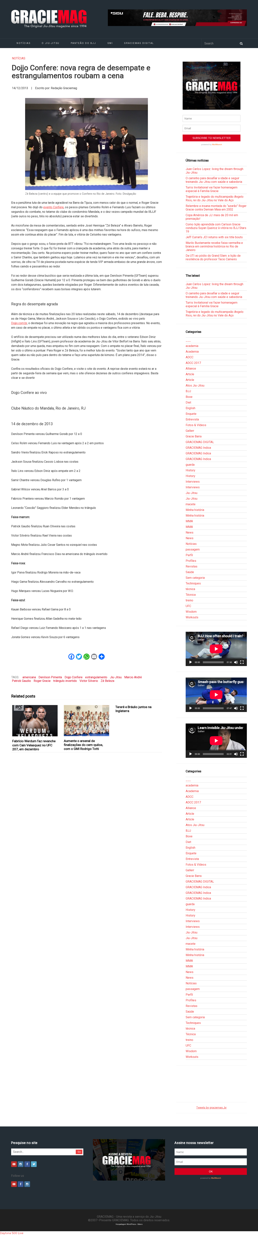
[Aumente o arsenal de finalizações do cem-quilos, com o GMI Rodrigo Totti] (86, 720)
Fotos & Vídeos (196, 425)
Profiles (191, 561)
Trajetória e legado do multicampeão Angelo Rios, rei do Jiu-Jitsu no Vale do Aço (214, 198)
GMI (110, 43)
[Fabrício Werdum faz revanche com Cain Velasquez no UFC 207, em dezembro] (35, 720)
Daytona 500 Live (11, 1233)
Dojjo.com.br (19, 323)
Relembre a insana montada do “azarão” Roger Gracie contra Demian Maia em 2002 (216, 207)
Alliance (191, 368)
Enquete (191, 414)
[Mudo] (236, 662)
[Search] (241, 43)
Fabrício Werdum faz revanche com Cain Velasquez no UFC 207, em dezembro (34, 745)
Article (190, 374)
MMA (189, 521)
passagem (193, 549)
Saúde (190, 572)
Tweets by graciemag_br (211, 1107)
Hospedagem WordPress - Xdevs (129, 1224)
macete (190, 504)
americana (29, 677)
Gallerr (190, 431)
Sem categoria (195, 578)
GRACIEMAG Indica (198, 447)
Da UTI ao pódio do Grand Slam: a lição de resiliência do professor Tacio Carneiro (213, 257)
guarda (190, 464)
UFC (188, 606)
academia (192, 346)
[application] (216, 649)
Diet (188, 402)
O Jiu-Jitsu (50, 43)
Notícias (23, 43)
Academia (192, 351)
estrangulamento (96, 677)
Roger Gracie (42, 681)
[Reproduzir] (190, 662)
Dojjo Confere (74, 677)
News (189, 532)
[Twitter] (34, 1164)
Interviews (193, 481)
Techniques (193, 583)
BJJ (188, 391)
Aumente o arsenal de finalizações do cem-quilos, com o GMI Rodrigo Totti (83, 745)
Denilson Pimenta (50, 677)
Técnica (191, 594)
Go (79, 1151)
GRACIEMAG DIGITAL (139, 43)
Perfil (189, 555)
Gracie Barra (194, 436)
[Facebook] (27, 1164)
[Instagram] (20, 1164)
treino (189, 600)
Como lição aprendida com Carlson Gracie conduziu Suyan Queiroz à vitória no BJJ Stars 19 (216, 228)
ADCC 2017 (193, 363)
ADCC (189, 357)
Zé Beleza (107, 681)
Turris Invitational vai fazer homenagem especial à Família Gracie (211, 189)
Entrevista (192, 419)
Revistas (191, 566)
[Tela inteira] (242, 662)
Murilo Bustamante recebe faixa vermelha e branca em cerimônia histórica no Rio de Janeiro (214, 246)
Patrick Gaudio (21, 681)
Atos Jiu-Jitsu (195, 385)
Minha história (195, 510)
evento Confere (53, 207)
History (190, 470)
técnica (190, 589)
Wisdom (191, 611)
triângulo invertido (65, 681)
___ (188, 340)
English (190, 408)
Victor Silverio (89, 681)
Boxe (189, 397)
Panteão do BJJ (83, 43)
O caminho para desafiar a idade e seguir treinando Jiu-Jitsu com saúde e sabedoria (214, 180)
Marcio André (133, 677)
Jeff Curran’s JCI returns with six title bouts (214, 237)
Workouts (192, 617)
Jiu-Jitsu (116, 677)
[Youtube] (14, 1164)
